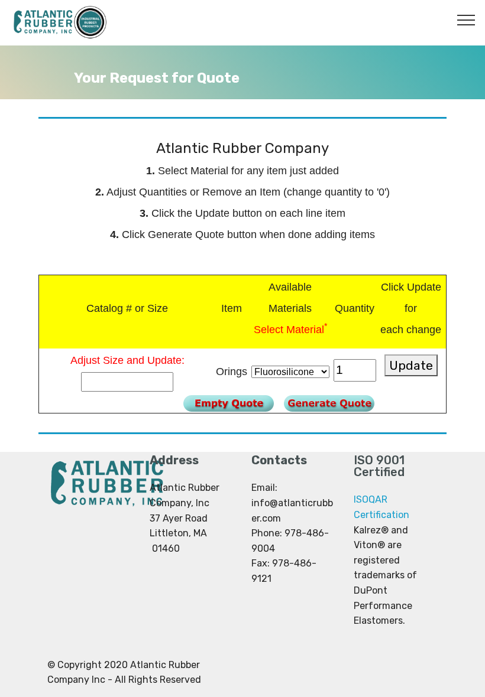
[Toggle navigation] (466, 19)
